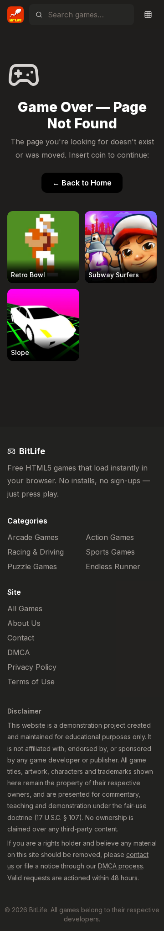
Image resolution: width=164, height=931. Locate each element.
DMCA (18, 652)
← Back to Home (82, 182)
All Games (24, 608)
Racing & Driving (35, 551)
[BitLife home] (15, 14)
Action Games (110, 537)
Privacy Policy (31, 667)
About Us (24, 623)
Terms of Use (31, 681)
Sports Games (110, 551)
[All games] (148, 14)
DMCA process (120, 866)
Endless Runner (113, 566)
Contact (20, 637)
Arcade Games (32, 537)
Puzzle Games (32, 566)
